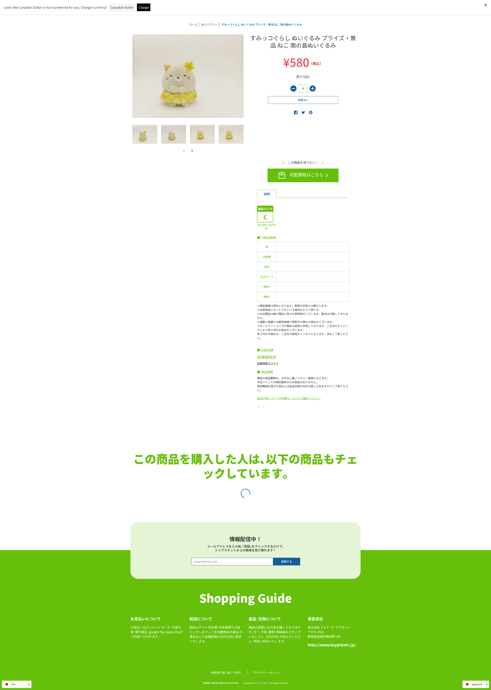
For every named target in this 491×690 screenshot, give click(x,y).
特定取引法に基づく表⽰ (226, 672)
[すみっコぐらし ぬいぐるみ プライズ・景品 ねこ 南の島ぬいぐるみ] (144, 134)
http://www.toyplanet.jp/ (332, 645)
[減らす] (293, 88)
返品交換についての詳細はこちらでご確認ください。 (289, 398)
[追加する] (313, 88)
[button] (192, 150)
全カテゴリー (209, 24)
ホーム (193, 24)
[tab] (267, 194)
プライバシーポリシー (266, 672)
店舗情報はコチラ (267, 363)
